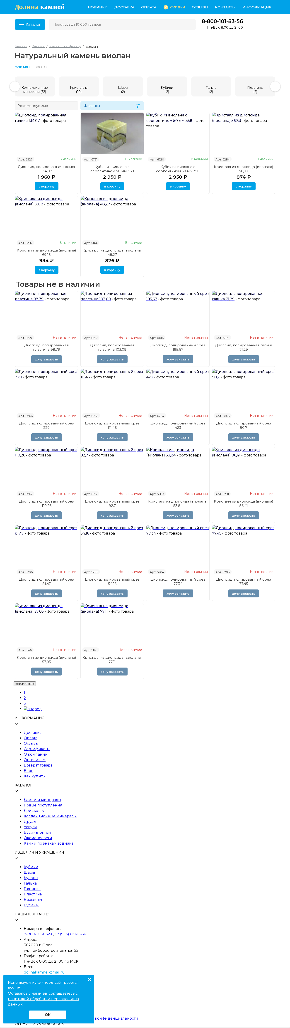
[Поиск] (190, 24)
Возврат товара (38, 765)
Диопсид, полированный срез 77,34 (177, 581)
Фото (41, 67)
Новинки (98, 7)
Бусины (31, 905)
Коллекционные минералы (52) (35, 90)
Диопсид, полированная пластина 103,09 (112, 347)
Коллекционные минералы (50, 816)
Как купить (34, 776)
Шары (29, 872)
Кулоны (31, 878)
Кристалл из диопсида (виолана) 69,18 (46, 252)
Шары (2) (123, 90)
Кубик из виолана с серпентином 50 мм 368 (112, 169)
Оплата (148, 7)
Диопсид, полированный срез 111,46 (112, 425)
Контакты (225, 7)
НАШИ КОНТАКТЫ (32, 914)
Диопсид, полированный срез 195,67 (177, 347)
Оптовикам (35, 760)
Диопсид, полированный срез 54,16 (112, 581)
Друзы (30, 821)
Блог (28, 771)
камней (40, 7)
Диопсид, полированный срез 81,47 (46, 581)
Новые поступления (43, 805)
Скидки (177, 7)
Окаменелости (38, 838)
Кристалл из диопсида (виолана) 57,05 (46, 659)
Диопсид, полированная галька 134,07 (46, 169)
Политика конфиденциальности (106, 1018)
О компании (36, 754)
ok (48, 1015)
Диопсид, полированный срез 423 (177, 425)
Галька (30, 883)
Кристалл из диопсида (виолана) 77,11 (112, 659)
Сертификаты (37, 749)
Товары (22, 67)
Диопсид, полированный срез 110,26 (46, 503)
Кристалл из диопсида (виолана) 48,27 (112, 252)
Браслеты (33, 899)
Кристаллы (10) (78, 90)
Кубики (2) (167, 90)
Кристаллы (34, 811)
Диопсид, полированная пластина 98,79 (46, 347)
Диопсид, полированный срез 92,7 (112, 503)
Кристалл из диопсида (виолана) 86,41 (243, 503)
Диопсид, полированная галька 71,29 (243, 347)
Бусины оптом (37, 832)
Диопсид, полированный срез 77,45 (243, 581)
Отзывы (200, 7)
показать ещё (24, 683)
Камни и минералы (42, 800)
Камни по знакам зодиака (48, 843)
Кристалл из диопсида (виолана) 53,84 (178, 503)
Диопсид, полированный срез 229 (46, 425)
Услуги (30, 827)
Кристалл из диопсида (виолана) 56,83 (243, 169)
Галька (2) (211, 90)
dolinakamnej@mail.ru (44, 972)
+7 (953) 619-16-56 (70, 934)
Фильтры (92, 106)
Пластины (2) (255, 90)
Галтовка (32, 889)
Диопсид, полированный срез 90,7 (243, 425)
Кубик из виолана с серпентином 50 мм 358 (178, 169)
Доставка (124, 7)
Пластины (33, 894)
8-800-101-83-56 (222, 21)
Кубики (31, 867)
